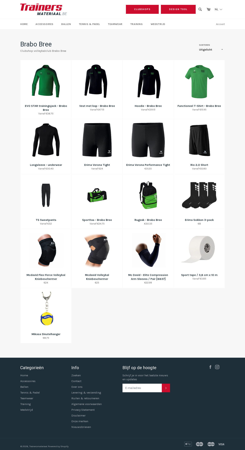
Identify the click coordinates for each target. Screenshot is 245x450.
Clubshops (142, 9)
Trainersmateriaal (38, 446)
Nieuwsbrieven (81, 427)
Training (136, 24)
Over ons (77, 387)
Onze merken (79, 421)
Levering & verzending (86, 392)
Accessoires (44, 24)
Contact (76, 381)
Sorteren (204, 45)
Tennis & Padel (89, 24)
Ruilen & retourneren (85, 398)
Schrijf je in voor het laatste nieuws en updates (145, 377)
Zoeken (76, 375)
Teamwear (115, 24)
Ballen (66, 24)
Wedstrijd (158, 24)
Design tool (178, 9)
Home (24, 24)
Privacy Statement (83, 409)
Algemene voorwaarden (86, 404)
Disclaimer (78, 415)
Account (220, 24)
